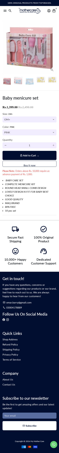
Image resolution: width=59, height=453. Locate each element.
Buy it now (30, 165)
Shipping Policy (11, 349)
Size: (8, 113)
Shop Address (10, 339)
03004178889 (12, 307)
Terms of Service (12, 359)
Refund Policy (10, 344)
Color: (8, 126)
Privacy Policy (10, 354)
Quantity (7, 139)
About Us (8, 379)
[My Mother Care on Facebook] (4, 319)
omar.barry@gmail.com (17, 302)
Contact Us (9, 384)
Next (53, 47)
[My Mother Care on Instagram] (7, 319)
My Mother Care (37, 441)
